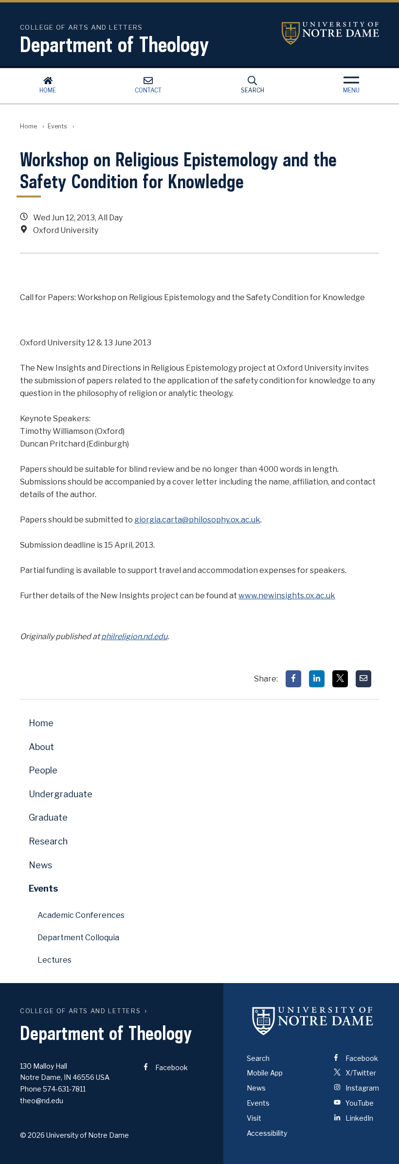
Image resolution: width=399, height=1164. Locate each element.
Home (47, 90)
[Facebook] (293, 678)
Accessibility (267, 1133)
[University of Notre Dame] (313, 1021)
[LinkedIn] (317, 678)
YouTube (359, 1103)
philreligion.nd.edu (134, 636)
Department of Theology (114, 44)
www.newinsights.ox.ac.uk (286, 595)
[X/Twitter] (340, 678)
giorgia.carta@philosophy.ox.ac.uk (197, 519)
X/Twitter (360, 1073)
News (40, 865)
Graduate (48, 817)
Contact (148, 90)
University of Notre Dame (330, 33)
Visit (254, 1118)
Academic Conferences (81, 915)
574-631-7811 (64, 1089)
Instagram (361, 1088)
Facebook (171, 1067)
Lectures (54, 960)
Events (57, 126)
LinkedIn (358, 1118)
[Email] (363, 678)
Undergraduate (60, 794)
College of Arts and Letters (80, 1011)
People (43, 770)
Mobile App (265, 1073)
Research (48, 841)
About (41, 747)
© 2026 (32, 1135)
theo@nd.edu (41, 1100)
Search (252, 90)
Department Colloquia (78, 937)
